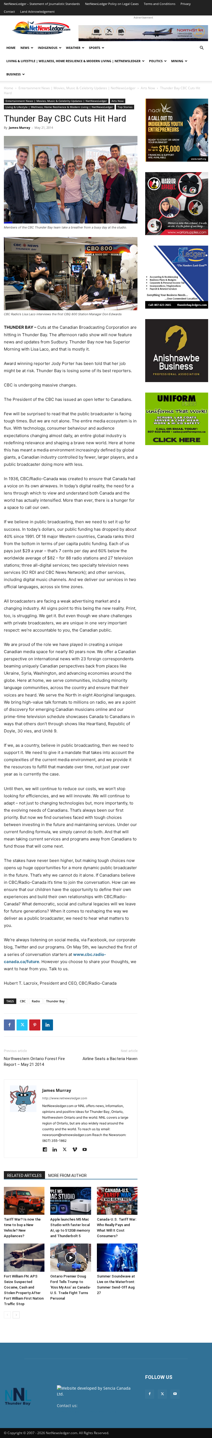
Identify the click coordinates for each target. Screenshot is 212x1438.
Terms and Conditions (159, 4)
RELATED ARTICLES (24, 1175)
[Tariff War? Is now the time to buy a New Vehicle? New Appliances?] (24, 1201)
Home (10, 48)
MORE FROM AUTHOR (67, 1175)
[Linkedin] (47, 1024)
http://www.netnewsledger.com (64, 1098)
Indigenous (47, 48)
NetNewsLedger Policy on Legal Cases (112, 4)
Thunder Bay (55, 1001)
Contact (9, 11)
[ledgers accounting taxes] (176, 277)
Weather (73, 48)
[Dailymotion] (46, 1150)
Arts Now (148, 88)
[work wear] (176, 203)
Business (13, 74)
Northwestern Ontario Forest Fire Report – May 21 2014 (34, 1061)
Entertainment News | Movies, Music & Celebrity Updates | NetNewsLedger (77, 88)
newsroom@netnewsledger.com (86, 1411)
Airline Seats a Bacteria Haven (110, 1058)
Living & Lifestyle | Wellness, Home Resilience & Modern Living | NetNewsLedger (73, 61)
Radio (36, 1001)
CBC (23, 1001)
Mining (177, 61)
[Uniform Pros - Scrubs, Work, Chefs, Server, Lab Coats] (176, 419)
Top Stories (125, 107)
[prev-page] (7, 1314)
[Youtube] (86, 1150)
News (24, 48)
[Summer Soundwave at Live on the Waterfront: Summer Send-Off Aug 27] (117, 1257)
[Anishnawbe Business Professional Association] (176, 350)
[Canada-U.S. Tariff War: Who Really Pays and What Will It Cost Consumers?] (117, 1201)
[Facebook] (9, 1024)
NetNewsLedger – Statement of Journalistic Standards (42, 4)
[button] (201, 48)
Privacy (186, 4)
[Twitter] (22, 1024)
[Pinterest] (34, 1024)
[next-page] (16, 1314)
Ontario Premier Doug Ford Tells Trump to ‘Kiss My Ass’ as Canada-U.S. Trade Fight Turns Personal (70, 1287)
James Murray (19, 127)
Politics (156, 61)
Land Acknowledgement (37, 11)
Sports (94, 48)
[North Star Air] (143, 33)
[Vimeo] (76, 1150)
